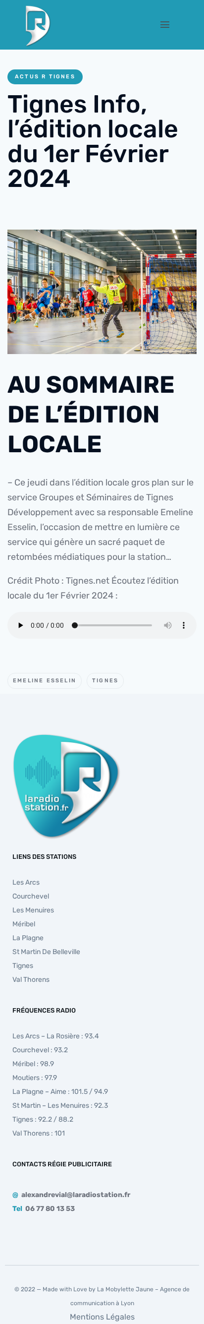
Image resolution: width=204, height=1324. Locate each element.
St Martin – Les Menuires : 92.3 (60, 1105)
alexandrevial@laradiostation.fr (75, 1195)
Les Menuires (33, 910)
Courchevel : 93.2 (40, 1050)
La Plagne (28, 938)
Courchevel (30, 896)
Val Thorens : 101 (38, 1133)
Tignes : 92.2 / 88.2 (42, 1119)
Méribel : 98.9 (33, 1064)
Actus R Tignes (45, 76)
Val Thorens (31, 979)
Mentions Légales (102, 1317)
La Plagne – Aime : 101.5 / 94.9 (60, 1091)
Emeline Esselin (44, 680)
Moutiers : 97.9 (34, 1078)
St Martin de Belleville (46, 952)
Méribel (23, 924)
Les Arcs (26, 882)
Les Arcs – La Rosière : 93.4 (55, 1036)
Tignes (105, 680)
